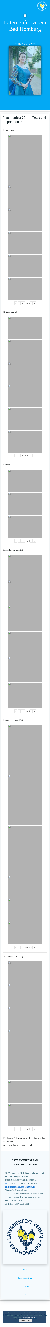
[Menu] (25, 15)
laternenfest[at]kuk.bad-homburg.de (20, 1187)
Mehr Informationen (28, 1317)
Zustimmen (25, 1320)
